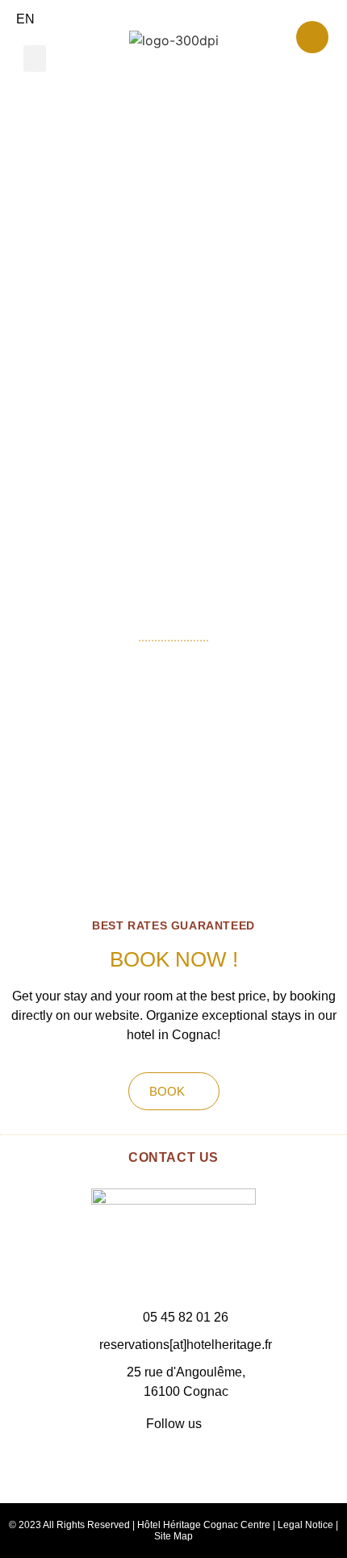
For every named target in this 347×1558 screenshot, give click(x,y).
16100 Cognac (186, 1391)
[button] (34, 58)
